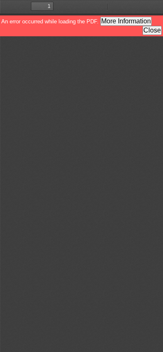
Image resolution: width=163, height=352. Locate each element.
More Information (126, 21)
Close (152, 30)
